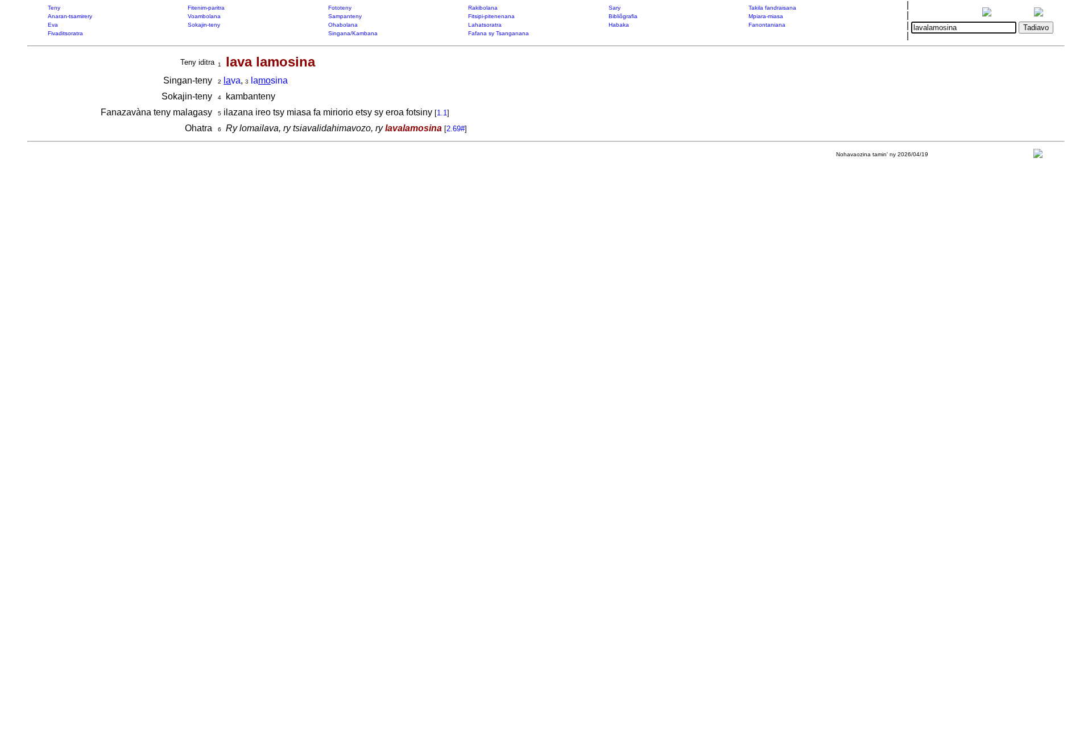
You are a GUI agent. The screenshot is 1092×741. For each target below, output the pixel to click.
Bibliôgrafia (623, 16)
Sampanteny (345, 16)
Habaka (619, 25)
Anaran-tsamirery (70, 16)
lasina (269, 80)
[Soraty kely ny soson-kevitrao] (1038, 156)
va (232, 80)
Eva (53, 25)
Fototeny (339, 8)
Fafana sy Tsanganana (498, 33)
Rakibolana (483, 8)
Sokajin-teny (204, 25)
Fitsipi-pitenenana (491, 16)
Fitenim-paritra (206, 8)
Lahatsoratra (485, 25)
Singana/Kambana (353, 33)
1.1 (442, 113)
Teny (54, 8)
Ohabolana (343, 25)
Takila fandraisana (772, 8)
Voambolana (204, 16)
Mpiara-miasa (765, 16)
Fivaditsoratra (65, 33)
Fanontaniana (766, 25)
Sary (615, 8)
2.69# (455, 128)
